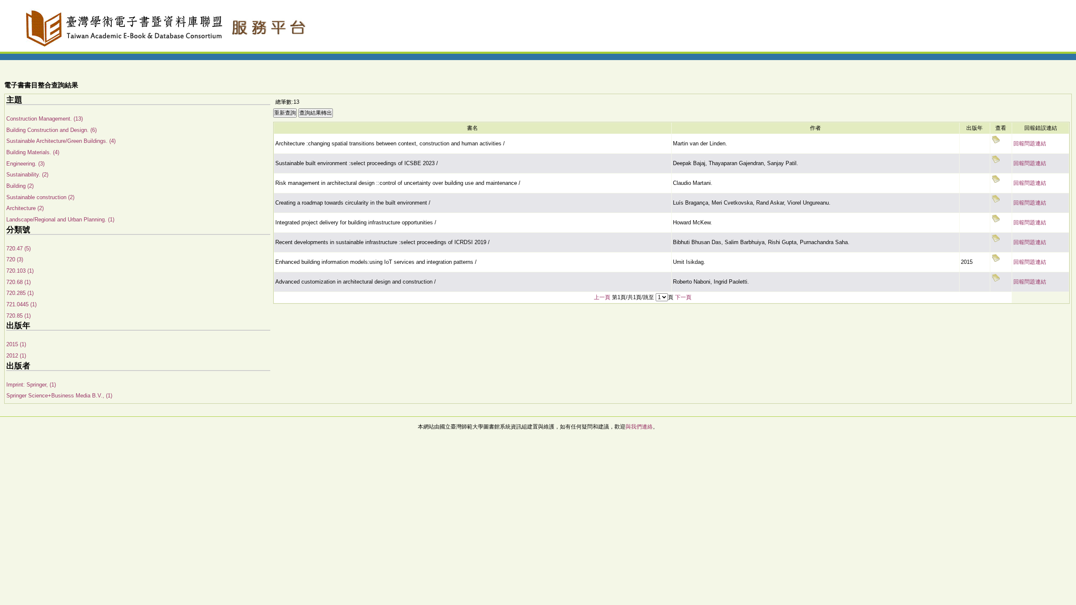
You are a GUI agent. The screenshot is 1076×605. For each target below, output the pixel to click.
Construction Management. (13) (44, 119)
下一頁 (683, 297)
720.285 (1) (20, 293)
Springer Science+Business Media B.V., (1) (59, 395)
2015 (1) (16, 344)
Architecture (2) (25, 208)
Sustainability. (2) (27, 174)
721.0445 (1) (21, 304)
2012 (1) (16, 355)
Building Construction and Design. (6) (51, 130)
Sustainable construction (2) (40, 197)
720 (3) (14, 259)
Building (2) (20, 186)
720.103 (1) (20, 271)
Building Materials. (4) (32, 152)
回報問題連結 (1029, 143)
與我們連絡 (639, 427)
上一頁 (602, 297)
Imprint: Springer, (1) (31, 384)
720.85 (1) (18, 316)
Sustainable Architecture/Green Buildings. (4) (61, 141)
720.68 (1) (18, 282)
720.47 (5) (18, 248)
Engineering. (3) (25, 163)
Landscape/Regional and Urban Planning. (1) (60, 219)
